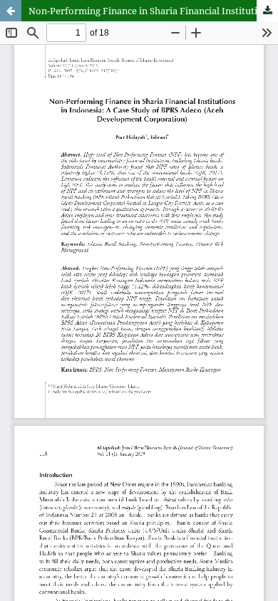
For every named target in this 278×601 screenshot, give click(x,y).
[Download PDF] (267, 10)
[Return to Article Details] (10, 10)
